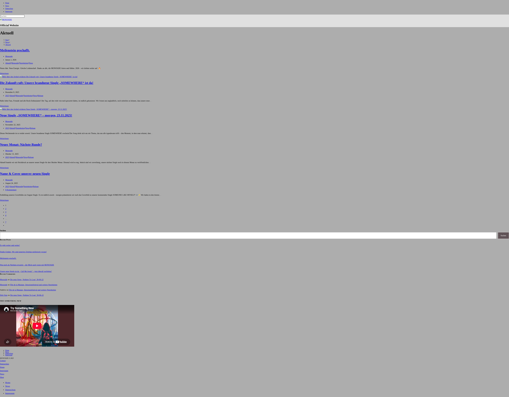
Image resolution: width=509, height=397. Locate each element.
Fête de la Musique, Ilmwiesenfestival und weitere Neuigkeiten (33, 285)
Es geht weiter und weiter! (10, 245)
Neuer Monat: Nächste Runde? (21, 144)
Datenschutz (9, 9)
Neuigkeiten (23, 63)
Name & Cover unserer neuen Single (25, 173)
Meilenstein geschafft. (15, 50)
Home (7, 3)
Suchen (3, 231)
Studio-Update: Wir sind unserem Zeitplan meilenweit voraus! (23, 252)
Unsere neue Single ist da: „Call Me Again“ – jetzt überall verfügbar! (26, 271)
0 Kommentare (10, 190)
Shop (2, 377)
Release (40, 96)
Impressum (8, 11)
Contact (3, 361)
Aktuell (8, 45)
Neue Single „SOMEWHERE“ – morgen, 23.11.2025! (36, 115)
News (7, 6)
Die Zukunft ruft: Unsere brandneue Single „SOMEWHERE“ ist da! (46, 83)
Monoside (9, 56)
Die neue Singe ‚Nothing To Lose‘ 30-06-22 (26, 280)
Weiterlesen (4, 73)
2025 (7, 96)
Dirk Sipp (3, 295)
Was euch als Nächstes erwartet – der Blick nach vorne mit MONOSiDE (27, 265)
